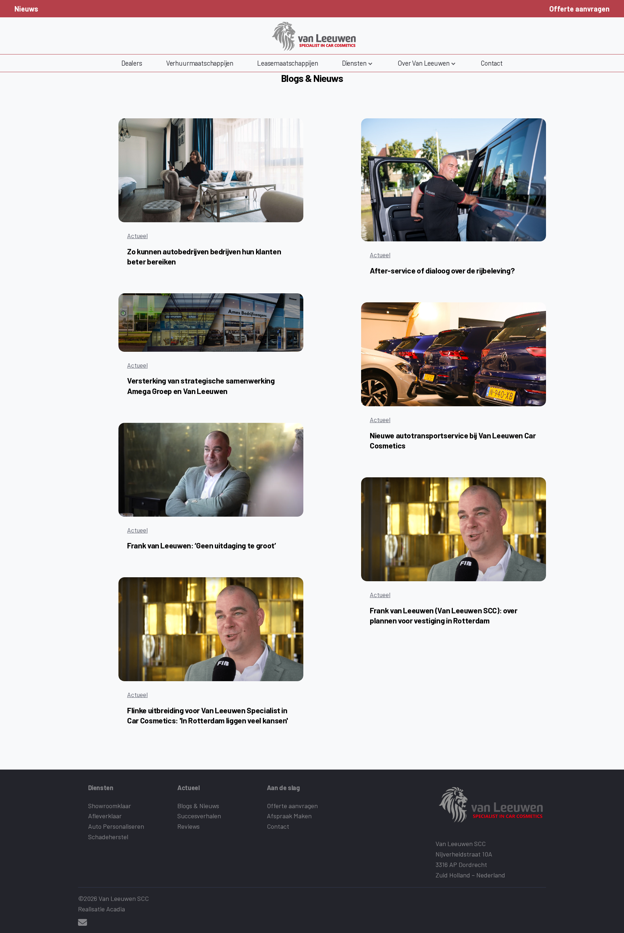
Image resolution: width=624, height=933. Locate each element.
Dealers (131, 63)
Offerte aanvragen (579, 8)
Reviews (188, 826)
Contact (492, 63)
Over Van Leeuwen (423, 63)
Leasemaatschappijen (287, 63)
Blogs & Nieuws (198, 806)
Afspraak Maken (289, 816)
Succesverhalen (199, 816)
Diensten (354, 63)
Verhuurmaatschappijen (199, 63)
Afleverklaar (105, 816)
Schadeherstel (108, 837)
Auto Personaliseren (116, 826)
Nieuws (26, 8)
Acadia (115, 909)
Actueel (137, 235)
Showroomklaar (109, 806)
